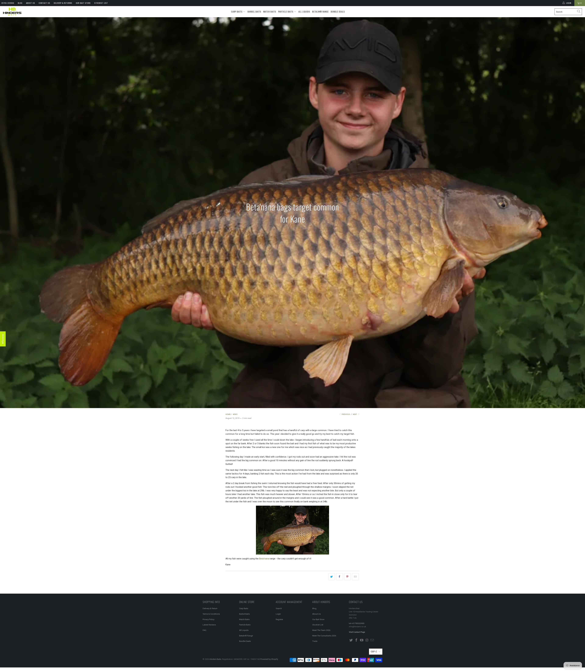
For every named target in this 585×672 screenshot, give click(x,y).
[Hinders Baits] (12, 12)
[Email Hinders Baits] (372, 640)
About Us (30, 3)
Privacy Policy (208, 619)
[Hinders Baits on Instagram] (367, 640)
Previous (345, 414)
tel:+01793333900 (356, 623)
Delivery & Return (210, 608)
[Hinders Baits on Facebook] (356, 640)
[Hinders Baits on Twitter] (351, 640)
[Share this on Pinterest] (347, 576)
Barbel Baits (254, 11)
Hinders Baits (215, 659)
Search (279, 608)
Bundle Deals (338, 11)
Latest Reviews (209, 625)
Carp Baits (237, 11)
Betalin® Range (320, 11)
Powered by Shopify (269, 659)
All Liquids (304, 11)
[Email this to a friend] (355, 576)
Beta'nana (264, 558)
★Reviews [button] (2, 339)
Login (278, 614)
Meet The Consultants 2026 (324, 636)
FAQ (204, 630)
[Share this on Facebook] (339, 576)
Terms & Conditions (211, 614)
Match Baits (269, 11)
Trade (314, 641)
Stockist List (101, 3)
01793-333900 (8, 3)
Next (355, 414)
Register (279, 619)
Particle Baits (286, 11)
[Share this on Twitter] (331, 576)
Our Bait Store (83, 3)
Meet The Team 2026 (321, 630)
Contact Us (44, 3)
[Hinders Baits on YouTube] (361, 640)
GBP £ (374, 651)
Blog (20, 3)
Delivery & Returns (63, 3)
